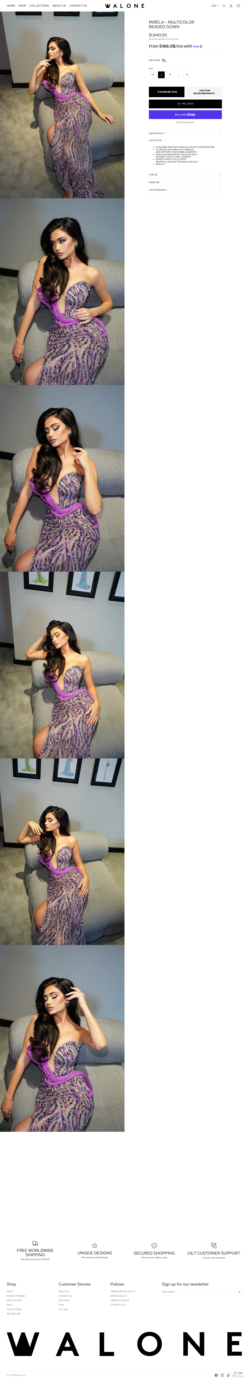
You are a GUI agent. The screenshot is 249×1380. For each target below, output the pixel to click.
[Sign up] (239, 1292)
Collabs (63, 1309)
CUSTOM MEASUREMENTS (204, 92)
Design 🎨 (154, 182)
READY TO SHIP (14, 1300)
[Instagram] (222, 1375)
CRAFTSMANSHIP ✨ (159, 190)
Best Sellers (14, 1313)
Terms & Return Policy (123, 1291)
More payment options (185, 122)
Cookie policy (118, 1304)
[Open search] (224, 5)
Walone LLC (20, 1375)
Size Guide (64, 1300)
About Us (64, 1291)
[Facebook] (216, 1375)
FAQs (61, 1304)
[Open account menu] (231, 5)
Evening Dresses (16, 1296)
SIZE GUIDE (154, 60)
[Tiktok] (228, 1375)
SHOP (10, 1291)
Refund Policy (118, 1296)
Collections (14, 1309)
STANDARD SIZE (167, 91)
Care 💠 (153, 174)
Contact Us (65, 1296)
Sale (9, 1304)
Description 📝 (157, 133)
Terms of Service (119, 1300)
